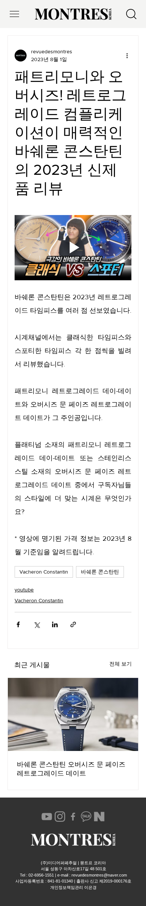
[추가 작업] (126, 55)
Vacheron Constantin (43, 572)
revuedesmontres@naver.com (99, 875)
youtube (24, 590)
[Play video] (73, 248)
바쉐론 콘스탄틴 (100, 572)
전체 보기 (120, 664)
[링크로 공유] (73, 624)
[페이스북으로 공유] (18, 624)
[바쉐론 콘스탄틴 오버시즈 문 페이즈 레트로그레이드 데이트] (73, 714)
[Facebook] (73, 816)
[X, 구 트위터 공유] (36, 624)
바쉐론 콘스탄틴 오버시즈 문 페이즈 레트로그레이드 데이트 (71, 769)
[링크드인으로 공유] (54, 624)
